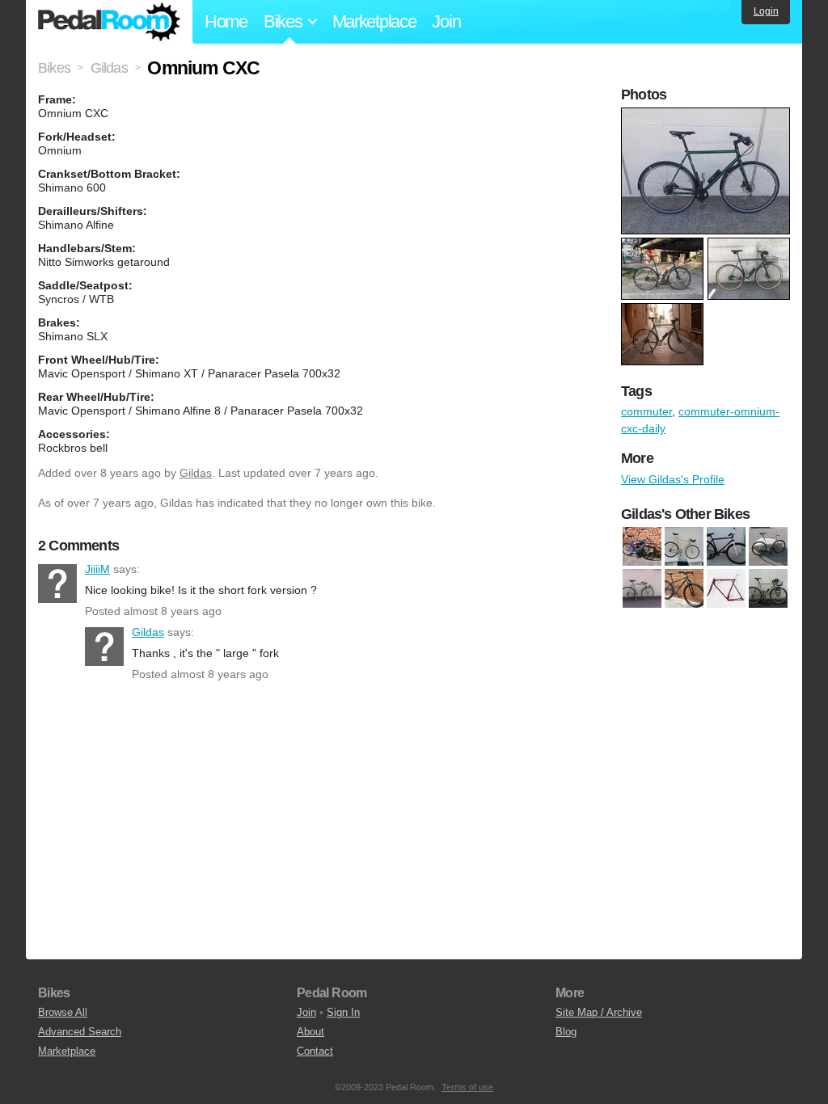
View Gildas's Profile (672, 479)
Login (766, 11)
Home (226, 21)
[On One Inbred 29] (684, 588)
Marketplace (374, 21)
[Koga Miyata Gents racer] (642, 588)
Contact (315, 1051)
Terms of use (467, 1087)
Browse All (62, 1012)
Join (446, 21)
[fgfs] (726, 546)
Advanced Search (79, 1032)
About (310, 1032)
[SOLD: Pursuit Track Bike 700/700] (726, 588)
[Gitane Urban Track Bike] (768, 546)
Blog (566, 1032)
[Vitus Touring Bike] (768, 588)
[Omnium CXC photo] (707, 115)
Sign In (343, 1012)
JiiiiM (57, 583)
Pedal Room (109, 21)
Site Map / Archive (599, 1012)
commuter (646, 411)
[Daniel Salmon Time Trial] (684, 546)
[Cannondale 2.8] (642, 546)
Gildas (196, 472)
